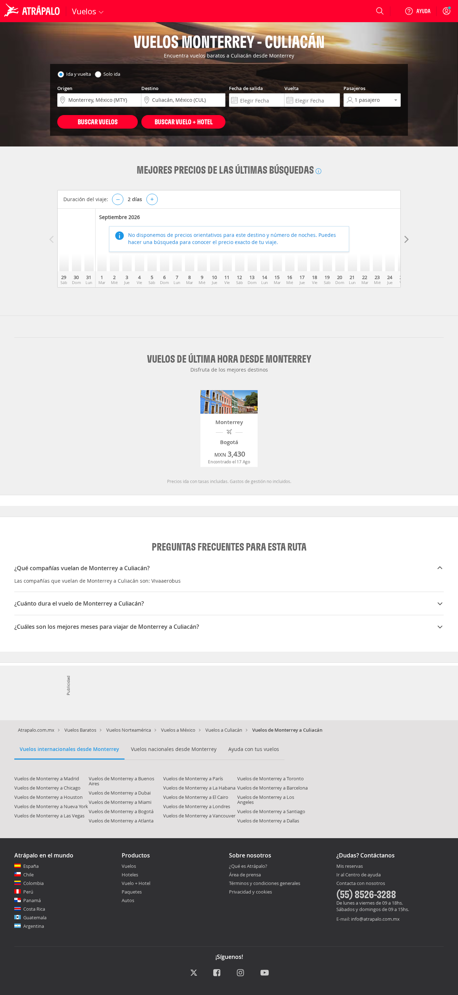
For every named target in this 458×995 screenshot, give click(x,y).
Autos (128, 900)
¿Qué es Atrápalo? (248, 866)
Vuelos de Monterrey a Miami (120, 802)
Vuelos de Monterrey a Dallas (268, 820)
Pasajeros (354, 88)
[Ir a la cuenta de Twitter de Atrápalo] (194, 973)
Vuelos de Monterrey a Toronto (270, 778)
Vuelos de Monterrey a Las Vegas (49, 815)
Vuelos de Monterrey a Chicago (47, 788)
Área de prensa (245, 874)
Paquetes (132, 892)
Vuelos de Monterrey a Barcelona (272, 788)
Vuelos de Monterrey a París (193, 778)
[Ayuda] (417, 11)
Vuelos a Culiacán (223, 730)
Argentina (33, 926)
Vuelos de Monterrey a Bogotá (121, 811)
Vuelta (291, 88)
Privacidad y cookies (250, 892)
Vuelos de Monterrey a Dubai (120, 793)
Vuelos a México (178, 730)
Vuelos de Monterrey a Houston (48, 797)
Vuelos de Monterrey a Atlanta (121, 820)
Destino (150, 88)
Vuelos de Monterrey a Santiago (271, 811)
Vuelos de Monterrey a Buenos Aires (121, 781)
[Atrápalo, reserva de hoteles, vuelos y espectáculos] (33, 11)
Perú (28, 892)
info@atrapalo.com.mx (375, 919)
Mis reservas (349, 866)
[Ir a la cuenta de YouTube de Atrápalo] (264, 973)
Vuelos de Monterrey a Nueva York (51, 806)
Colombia (33, 883)
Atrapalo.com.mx (36, 730)
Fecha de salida (246, 88)
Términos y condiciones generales (264, 883)
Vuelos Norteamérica (128, 730)
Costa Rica (34, 909)
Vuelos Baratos (80, 730)
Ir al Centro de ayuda (358, 875)
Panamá (32, 900)
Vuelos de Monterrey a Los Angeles (265, 799)
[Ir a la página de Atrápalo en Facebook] (217, 973)
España (31, 866)
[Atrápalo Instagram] (241, 973)
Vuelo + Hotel (136, 883)
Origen (64, 88)
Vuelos (129, 866)
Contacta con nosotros (360, 883)
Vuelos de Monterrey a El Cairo (195, 797)
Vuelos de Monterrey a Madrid (46, 778)
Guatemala (35, 917)
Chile (28, 874)
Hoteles (130, 874)
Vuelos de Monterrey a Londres (196, 806)
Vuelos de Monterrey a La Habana (199, 788)
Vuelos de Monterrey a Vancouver (199, 815)
